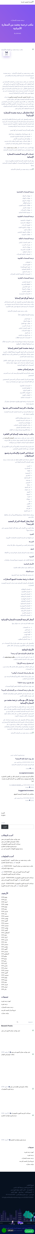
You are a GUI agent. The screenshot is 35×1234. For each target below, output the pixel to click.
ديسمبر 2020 (5, 970)
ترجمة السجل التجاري (7, 862)
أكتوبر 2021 (4, 949)
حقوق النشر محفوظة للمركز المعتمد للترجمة (16, 1228)
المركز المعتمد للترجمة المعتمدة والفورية (19, 97)
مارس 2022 (4, 940)
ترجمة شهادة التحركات (7, 868)
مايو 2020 (4, 982)
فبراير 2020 (4, 984)
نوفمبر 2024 (4, 918)
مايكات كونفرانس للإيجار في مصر (10, 842)
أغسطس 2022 (5, 932)
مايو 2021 (3, 961)
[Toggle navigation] (4, 2)
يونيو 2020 (4, 980)
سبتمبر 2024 (4, 923)
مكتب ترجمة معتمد (12, 147)
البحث (3, 823)
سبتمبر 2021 (4, 951)
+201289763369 (29, 1197)
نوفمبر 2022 (4, 928)
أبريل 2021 (4, 963)
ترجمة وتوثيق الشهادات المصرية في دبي (12, 849)
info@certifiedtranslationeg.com (13, 1197)
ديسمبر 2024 (5, 916)
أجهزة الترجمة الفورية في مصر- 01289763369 (16, 872)
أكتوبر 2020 (4, 973)
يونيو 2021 (4, 958)
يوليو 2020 (4, 977)
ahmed (18, 33)
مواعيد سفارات (5, 1013)
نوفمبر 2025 (4, 904)
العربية (3, 813)
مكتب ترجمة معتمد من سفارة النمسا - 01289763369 (18, 866)
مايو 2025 (4, 909)
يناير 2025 (4, 914)
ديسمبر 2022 (5, 925)
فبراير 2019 (4, 987)
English (3, 815)
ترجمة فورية (4, 1004)
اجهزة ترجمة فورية (6, 1001)
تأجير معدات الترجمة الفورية (8, 886)
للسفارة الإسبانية (9, 438)
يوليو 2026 (4, 897)
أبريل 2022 (4, 937)
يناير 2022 (4, 942)
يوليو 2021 (4, 956)
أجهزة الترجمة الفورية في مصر (9, 880)
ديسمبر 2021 (4, 944)
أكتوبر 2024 (4, 921)
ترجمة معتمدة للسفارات (17, 20)
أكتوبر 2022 (4, 930)
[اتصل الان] (4, 1230)
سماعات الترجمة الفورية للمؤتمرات (10, 844)
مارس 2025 (4, 911)
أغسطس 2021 (5, 954)
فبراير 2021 (4, 968)
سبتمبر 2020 (4, 975)
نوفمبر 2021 (4, 947)
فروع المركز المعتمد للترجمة (8, 1010)
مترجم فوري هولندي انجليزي (9, 846)
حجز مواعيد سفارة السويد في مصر (10, 839)
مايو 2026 (4, 899)
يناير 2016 (3, 989)
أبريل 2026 (4, 902)
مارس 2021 (4, 966)
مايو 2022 (4, 935)
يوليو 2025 (4, 907)
